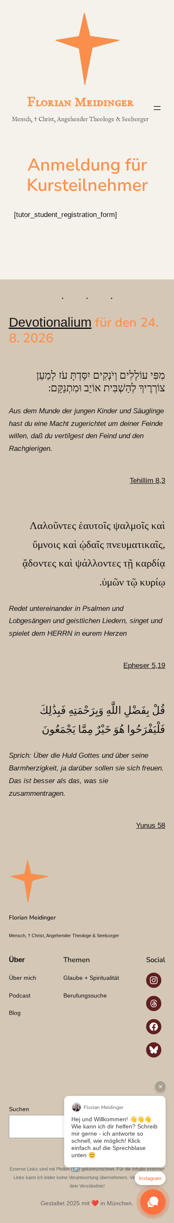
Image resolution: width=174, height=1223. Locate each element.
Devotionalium (50, 322)
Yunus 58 (150, 826)
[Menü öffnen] (157, 108)
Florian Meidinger (80, 102)
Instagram (150, 1178)
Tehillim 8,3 (147, 481)
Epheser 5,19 (144, 666)
